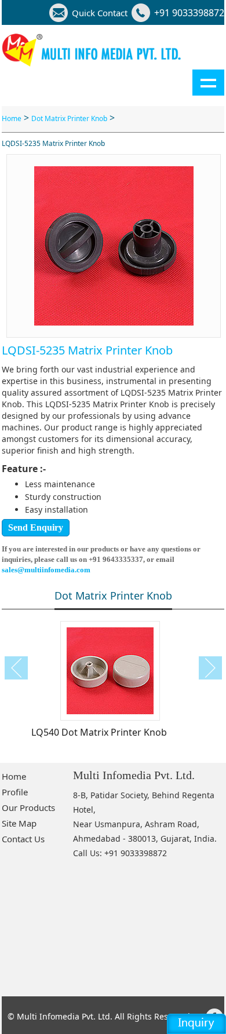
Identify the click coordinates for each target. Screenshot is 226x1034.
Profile (15, 792)
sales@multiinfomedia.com (46, 569)
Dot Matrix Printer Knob (69, 118)
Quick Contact (99, 13)
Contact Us (23, 839)
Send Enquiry (35, 527)
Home (11, 118)
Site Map (19, 823)
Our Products (28, 807)
